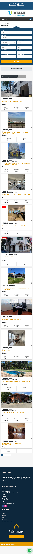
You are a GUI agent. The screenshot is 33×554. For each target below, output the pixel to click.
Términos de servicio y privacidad (8, 544)
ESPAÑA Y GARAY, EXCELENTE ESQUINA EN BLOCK (16, 412)
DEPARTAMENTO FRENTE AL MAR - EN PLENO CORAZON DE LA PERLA (15, 133)
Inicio (2, 23)
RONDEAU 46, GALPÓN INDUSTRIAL (12, 101)
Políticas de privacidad (7, 521)
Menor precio (14, 76)
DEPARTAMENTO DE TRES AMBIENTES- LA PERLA (16, 194)
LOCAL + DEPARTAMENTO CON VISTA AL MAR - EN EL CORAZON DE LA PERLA (16, 164)
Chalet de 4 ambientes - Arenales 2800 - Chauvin (15, 225)
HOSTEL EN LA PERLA (8, 257)
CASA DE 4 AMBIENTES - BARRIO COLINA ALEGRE (16, 381)
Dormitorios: (4, 49)
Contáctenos (5, 519)
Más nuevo (5, 76)
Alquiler (4, 517)
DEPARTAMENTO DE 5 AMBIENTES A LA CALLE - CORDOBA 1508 (15, 444)
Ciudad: (3, 30)
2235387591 (21, 5)
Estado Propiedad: (5, 44)
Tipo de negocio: (21, 44)
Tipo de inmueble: (22, 40)
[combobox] (16, 32)
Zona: (2, 40)
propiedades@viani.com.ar (8, 503)
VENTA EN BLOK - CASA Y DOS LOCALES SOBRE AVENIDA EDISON (15, 288)
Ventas (4, 515)
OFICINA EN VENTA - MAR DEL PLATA (12, 319)
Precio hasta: (20, 54)
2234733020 (13, 5)
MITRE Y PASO (6, 350)
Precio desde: (4, 54)
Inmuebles (7, 23)
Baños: (19, 49)
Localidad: (3, 35)
